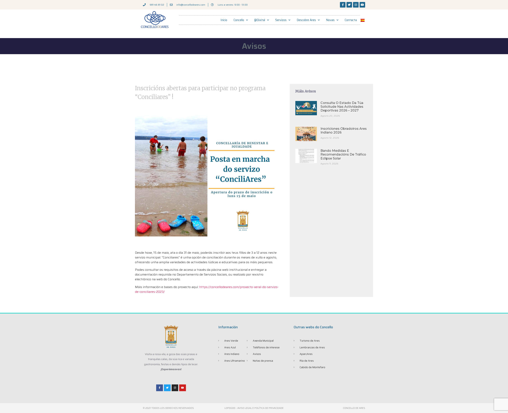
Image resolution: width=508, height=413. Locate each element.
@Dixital (259, 20)
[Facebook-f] (342, 5)
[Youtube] (362, 5)
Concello (239, 20)
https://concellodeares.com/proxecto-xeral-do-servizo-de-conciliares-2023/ (207, 289)
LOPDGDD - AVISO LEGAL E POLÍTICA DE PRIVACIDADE (254, 408)
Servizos (281, 20)
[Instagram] (356, 5)
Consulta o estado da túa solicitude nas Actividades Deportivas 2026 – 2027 (341, 106)
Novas (330, 20)
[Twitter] (349, 5)
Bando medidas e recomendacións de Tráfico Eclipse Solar (343, 154)
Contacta (351, 20)
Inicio (223, 20)
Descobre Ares (306, 20)
